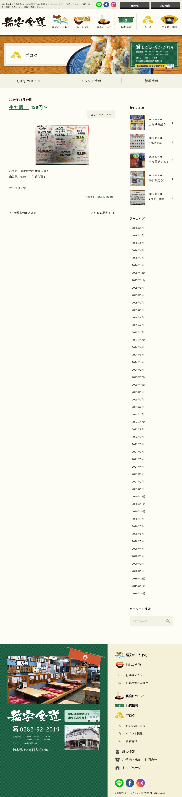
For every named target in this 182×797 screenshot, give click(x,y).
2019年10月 (138, 593)
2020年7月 (138, 526)
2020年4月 (138, 548)
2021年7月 (138, 451)
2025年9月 (138, 287)
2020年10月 (138, 511)
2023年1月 (138, 414)
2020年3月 (138, 556)
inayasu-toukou (105, 196)
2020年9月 (138, 519)
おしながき (134, 664)
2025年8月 (138, 295)
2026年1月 (138, 265)
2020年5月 (138, 541)
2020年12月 (138, 496)
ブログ (130, 715)
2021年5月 (138, 459)
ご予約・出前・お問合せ (139, 759)
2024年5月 (138, 354)
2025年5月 (138, 310)
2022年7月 (138, 436)
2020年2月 (138, 563)
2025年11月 (138, 280)
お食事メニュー (136, 675)
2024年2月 (138, 369)
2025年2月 (138, 325)
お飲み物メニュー (137, 683)
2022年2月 (138, 444)
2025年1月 (138, 332)
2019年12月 (138, 578)
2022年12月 (138, 422)
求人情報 (165, 5)
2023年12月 (138, 377)
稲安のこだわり (137, 655)
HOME (135, 5)
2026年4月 (138, 250)
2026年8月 (138, 228)
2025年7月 (138, 302)
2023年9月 (138, 392)
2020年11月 (138, 504)
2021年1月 (138, 489)
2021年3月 (138, 474)
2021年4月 (138, 466)
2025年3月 (138, 317)
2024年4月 (138, 362)
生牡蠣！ (28, 107)
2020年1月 (138, 571)
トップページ (131, 767)
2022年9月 (138, 429)
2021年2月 (138, 481)
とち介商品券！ (101, 213)
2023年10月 (138, 384)
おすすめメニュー (30, 81)
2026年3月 (138, 257)
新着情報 (152, 81)
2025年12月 (138, 272)
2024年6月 (138, 347)
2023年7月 (138, 399)
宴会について (135, 696)
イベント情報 (91, 81)
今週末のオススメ (25, 213)
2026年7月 (138, 235)
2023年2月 (138, 407)
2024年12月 (138, 339)
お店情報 (132, 705)
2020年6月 (138, 533)
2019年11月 (138, 586)
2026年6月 (138, 243)
